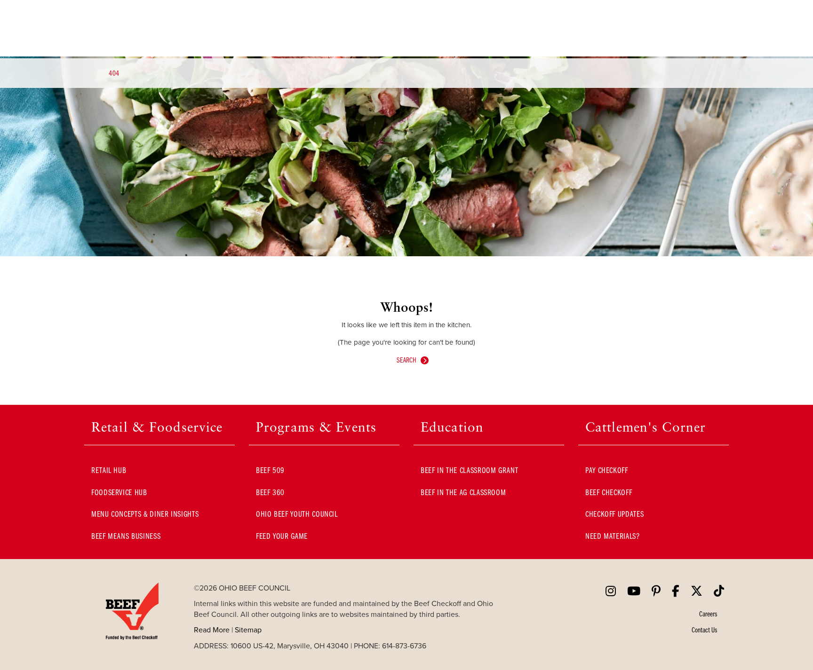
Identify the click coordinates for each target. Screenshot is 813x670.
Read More (212, 629)
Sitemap (248, 629)
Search (406, 359)
